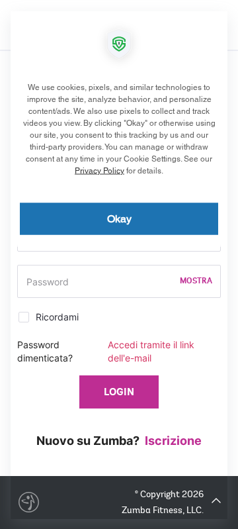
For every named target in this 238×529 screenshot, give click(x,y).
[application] (119, 264)
